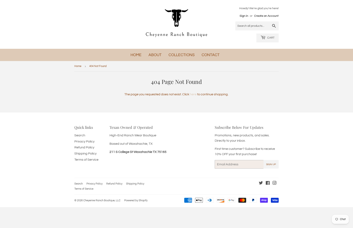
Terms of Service (86, 159)
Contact (211, 55)
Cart (271, 37)
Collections (182, 55)
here (193, 94)
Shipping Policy (85, 153)
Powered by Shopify (135, 200)
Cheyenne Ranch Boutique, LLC (102, 200)
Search (79, 135)
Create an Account (266, 15)
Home (136, 55)
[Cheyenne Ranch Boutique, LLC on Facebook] (268, 183)
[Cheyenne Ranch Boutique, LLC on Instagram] (275, 183)
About (155, 55)
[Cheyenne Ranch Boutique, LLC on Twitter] (261, 183)
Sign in (244, 15)
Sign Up (271, 164)
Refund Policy (84, 147)
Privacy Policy (84, 141)
